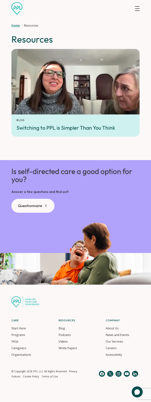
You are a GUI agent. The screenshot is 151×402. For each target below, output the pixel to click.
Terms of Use (50, 376)
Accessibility (114, 355)
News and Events (117, 335)
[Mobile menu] (137, 8)
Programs (18, 335)
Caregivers (18, 348)
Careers (111, 348)
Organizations (21, 355)
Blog (62, 328)
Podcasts (65, 335)
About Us (112, 328)
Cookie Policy (31, 376)
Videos (63, 341)
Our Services (114, 341)
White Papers (68, 348)
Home (15, 25)
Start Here (18, 328)
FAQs (14, 341)
